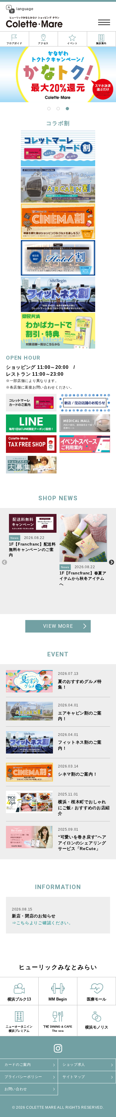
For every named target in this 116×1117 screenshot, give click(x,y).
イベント (72, 43)
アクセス (43, 43)
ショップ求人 (73, 1064)
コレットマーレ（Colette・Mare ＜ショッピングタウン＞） (34, 22)
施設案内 (101, 43)
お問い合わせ (15, 1089)
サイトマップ (73, 1077)
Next (112, 563)
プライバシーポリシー (23, 1077)
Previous (4, 563)
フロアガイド (14, 43)
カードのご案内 (17, 1064)
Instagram (58, 1048)
